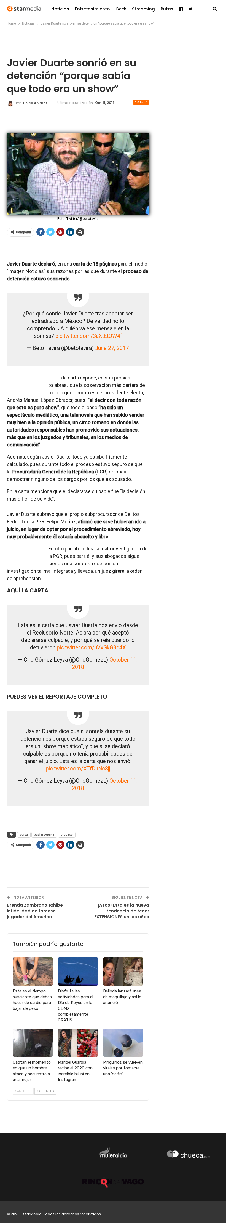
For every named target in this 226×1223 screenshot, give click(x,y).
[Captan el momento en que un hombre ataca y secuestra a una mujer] (33, 1043)
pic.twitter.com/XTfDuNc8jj (78, 769)
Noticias (60, 9)
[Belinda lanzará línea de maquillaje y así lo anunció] (123, 971)
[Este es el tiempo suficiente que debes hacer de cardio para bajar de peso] (33, 971)
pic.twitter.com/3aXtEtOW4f (88, 336)
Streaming (143, 9)
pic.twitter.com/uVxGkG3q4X (91, 647)
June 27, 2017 (112, 348)
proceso (67, 835)
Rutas (167, 9)
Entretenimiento (92, 9)
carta (24, 835)
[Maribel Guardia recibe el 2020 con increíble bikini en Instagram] (78, 1043)
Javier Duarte (44, 835)
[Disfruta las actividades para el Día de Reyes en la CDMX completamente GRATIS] (78, 971)
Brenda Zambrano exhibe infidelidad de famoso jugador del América (35, 911)
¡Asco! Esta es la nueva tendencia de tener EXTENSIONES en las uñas (121, 911)
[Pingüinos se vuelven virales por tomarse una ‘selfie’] (123, 1043)
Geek (120, 9)
